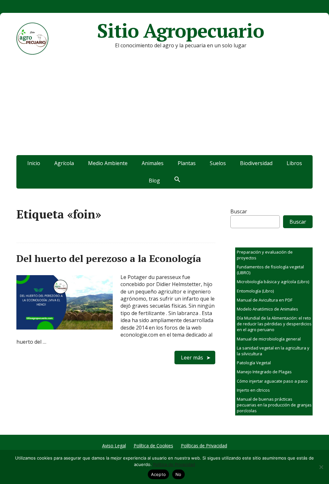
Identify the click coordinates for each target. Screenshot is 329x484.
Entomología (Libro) (255, 291)
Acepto (158, 474)
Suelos (218, 163)
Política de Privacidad (174, 464)
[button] (177, 180)
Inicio (33, 163)
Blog (154, 180)
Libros (294, 163)
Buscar (238, 211)
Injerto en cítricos (253, 390)
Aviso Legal (114, 445)
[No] (321, 467)
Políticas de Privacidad (204, 445)
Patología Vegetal (254, 363)
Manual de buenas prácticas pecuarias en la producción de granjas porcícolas (274, 405)
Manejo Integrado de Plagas (264, 372)
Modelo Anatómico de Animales (267, 309)
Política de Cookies (153, 445)
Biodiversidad (256, 163)
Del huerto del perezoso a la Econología (108, 258)
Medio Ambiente (108, 163)
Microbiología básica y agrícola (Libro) (273, 281)
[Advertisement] (164, 107)
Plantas (187, 163)
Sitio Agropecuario (180, 31)
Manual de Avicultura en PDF (264, 300)
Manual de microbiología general (269, 339)
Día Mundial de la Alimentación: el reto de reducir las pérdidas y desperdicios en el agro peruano (274, 323)
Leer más (192, 357)
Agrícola (64, 163)
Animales (153, 163)
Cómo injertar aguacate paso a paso (272, 381)
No (178, 474)
